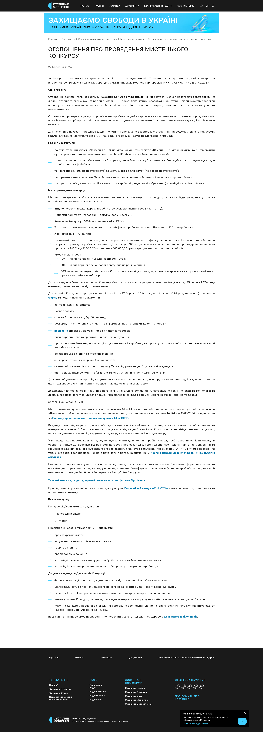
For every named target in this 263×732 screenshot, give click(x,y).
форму (52, 297)
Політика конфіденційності (84, 719)
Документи (132, 6)
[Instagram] (183, 686)
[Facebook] (177, 686)
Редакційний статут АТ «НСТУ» (146, 488)
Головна (53, 39)
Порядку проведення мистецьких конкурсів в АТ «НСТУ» (90, 418)
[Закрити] (245, 713)
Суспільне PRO (186, 6)
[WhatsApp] (195, 686)
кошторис (61, 330)
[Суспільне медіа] (59, 720)
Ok (242, 721)
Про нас (84, 6)
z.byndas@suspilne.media (180, 616)
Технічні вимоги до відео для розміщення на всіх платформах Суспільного (97, 480)
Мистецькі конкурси (132, 39)
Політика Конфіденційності (195, 724)
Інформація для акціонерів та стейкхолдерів (186, 657)
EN (207, 6)
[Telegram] (189, 686)
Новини (99, 6)
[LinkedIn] (201, 686)
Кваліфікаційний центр (158, 6)
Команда (114, 6)
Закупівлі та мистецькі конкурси (97, 39)
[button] (202, 6)
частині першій (161, 452)
